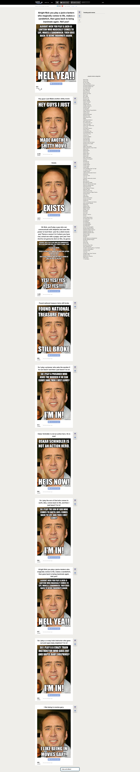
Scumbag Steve (86, 225)
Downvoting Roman (87, 117)
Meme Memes (86, 181)
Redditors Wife (86, 206)
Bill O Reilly (85, 96)
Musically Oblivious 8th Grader (89, 184)
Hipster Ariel (85, 149)
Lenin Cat (85, 177)
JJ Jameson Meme (87, 170)
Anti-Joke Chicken (87, 88)
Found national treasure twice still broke (54, 303)
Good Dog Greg (86, 139)
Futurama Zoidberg (87, 136)
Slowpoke (85, 236)
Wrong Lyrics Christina (88, 256)
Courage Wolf (86, 108)
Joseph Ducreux (86, 171)
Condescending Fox (87, 106)
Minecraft (85, 179)
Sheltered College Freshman (89, 229)
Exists (54, 163)
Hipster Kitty (85, 156)
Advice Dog (85, 79)
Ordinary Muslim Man (87, 190)
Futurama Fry (86, 135)
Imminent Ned (86, 163)
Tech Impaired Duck (87, 246)
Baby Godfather (86, 90)
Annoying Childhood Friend (88, 85)
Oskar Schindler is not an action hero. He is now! (54, 435)
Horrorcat (85, 160)
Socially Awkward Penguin (88, 239)
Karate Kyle (85, 174)
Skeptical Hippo (86, 234)
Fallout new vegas (87, 124)
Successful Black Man (88, 245)
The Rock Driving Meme (88, 249)
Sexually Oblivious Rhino (88, 228)
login (103, 2)
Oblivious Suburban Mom (88, 185)
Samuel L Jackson (87, 214)
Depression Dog (86, 115)
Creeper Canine (86, 111)
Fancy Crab (85, 127)
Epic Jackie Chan (87, 121)
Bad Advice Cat (86, 92)
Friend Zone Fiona (87, 133)
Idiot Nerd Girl (86, 161)
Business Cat (86, 97)
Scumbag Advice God (87, 218)
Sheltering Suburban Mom (88, 232)
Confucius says (86, 107)
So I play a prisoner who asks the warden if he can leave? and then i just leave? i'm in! (54, 368)
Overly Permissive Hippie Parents (90, 192)
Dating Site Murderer (87, 114)
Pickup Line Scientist (87, 197)
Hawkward (85, 145)
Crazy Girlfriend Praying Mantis (89, 110)
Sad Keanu (85, 211)
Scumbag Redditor (87, 224)
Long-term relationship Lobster (89, 178)
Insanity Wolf (86, 167)
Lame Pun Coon (86, 175)
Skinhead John (86, 235)
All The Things (86, 82)
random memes (57, 2)
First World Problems (87, 128)
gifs (76, 6)
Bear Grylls (85, 95)
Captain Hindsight (87, 102)
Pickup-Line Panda (87, 199)
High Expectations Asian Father (90, 147)
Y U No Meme (86, 259)
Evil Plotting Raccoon (87, 122)
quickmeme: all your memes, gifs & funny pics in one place (39, 2)
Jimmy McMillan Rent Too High (89, 168)
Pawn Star (85, 195)
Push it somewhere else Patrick (90, 202)
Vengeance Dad (86, 254)
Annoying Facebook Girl (88, 86)
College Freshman (87, 104)
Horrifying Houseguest (87, 159)
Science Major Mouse (87, 217)
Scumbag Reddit (86, 222)
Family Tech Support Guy (88, 125)
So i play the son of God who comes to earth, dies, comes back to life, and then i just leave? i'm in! (54, 502)
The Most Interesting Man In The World (91, 248)
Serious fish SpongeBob (88, 227)
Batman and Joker (87, 93)
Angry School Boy (87, 83)
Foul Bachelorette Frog (88, 132)
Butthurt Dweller (86, 100)
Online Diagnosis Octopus (88, 188)
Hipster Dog (85, 152)
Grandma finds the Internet (88, 142)
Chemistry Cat (86, 103)
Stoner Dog (85, 242)
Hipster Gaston (86, 153)
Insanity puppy (86, 165)
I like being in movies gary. (54, 707)
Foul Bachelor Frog (87, 131)
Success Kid (86, 243)
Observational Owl (87, 186)
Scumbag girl (86, 221)
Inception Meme (86, 164)
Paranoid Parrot (86, 193)
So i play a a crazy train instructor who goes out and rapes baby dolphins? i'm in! (53, 641)
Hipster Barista (86, 150)
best (52, 2)
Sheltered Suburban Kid (88, 231)
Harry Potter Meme (87, 157)
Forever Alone (86, 129)
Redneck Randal (86, 207)
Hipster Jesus (86, 154)
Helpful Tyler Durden (87, 146)
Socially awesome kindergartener (90, 238)
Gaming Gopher (86, 138)
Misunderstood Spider (87, 182)
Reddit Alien (85, 204)
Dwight (84, 118)
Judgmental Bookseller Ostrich (89, 172)
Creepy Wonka (86, 113)
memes (72, 6)
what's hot (47, 2)
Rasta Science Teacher (88, 203)
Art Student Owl (86, 89)
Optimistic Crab (86, 189)
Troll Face (85, 252)
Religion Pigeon (86, 209)
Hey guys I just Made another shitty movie (54, 98)
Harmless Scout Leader (88, 143)
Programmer (85, 200)
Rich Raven (85, 210)
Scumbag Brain (86, 220)
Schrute (84, 216)
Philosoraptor (86, 196)
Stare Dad (85, 241)
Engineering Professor (87, 120)
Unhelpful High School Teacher (89, 253)
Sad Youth (85, 213)
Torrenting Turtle (86, 250)
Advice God (85, 81)
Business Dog (86, 99)
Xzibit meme (85, 257)
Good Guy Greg (86, 140)
